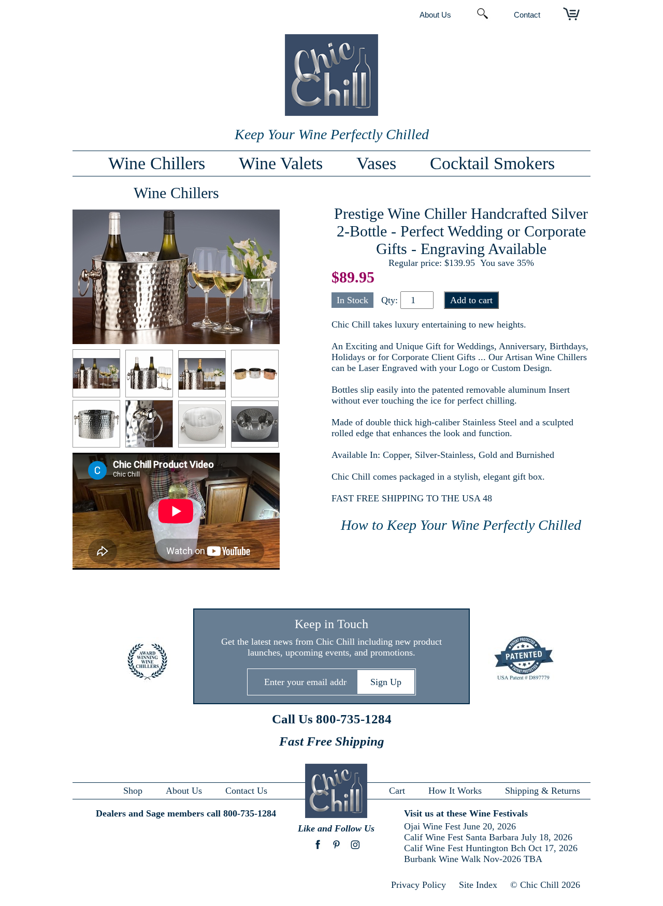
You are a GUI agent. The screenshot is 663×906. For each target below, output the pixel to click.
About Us (435, 14)
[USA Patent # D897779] (516, 659)
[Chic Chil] (331, 113)
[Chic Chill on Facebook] (318, 849)
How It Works (455, 790)
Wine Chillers (156, 163)
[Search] (482, 14)
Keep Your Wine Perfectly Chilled (332, 134)
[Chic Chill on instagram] (355, 849)
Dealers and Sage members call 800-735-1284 (186, 813)
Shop (132, 790)
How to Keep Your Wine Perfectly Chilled (461, 525)
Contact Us (246, 790)
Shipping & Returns (542, 790)
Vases (376, 163)
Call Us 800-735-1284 (332, 719)
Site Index (478, 885)
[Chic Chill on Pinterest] (336, 849)
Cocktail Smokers (492, 163)
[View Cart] (571, 14)
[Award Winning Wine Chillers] (147, 662)
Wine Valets (281, 163)
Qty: (389, 300)
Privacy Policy (418, 885)
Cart (397, 790)
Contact (527, 14)
